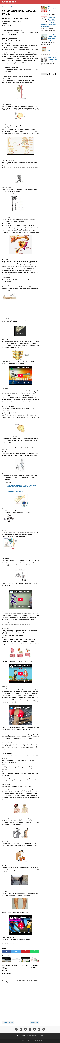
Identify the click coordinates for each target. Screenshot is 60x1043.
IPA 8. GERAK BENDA (12, 489)
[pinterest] (25, 951)
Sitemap (41, 1035)
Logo (22, 5)
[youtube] (25, 1029)
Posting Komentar (23, 18)
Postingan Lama (34, 1022)
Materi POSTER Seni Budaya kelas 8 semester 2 (52, 59)
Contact (23, 1035)
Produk (5, 5)
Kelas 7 (21, 1)
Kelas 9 (37, 1)
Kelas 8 (29, 1)
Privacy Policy (35, 1035)
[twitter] (16, 951)
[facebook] (6, 951)
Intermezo (45, 1)
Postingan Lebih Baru (8, 1022)
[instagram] (30, 1029)
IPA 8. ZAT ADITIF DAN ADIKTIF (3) (15, 491)
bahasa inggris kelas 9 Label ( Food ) (51, 48)
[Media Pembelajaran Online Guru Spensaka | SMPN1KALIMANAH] (9, 2)
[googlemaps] (39, 1029)
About (18, 1035)
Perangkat (14, 5)
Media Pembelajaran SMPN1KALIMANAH (34, 1040)
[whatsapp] (34, 951)
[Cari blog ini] (57, 4)
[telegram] (43, 1029)
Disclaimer (28, 1035)
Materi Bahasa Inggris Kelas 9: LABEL (52, 8)
